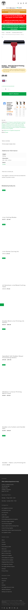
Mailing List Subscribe (7, 591)
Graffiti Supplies (5, 517)
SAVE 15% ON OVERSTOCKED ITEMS (13, 20)
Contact (3, 542)
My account (4, 578)
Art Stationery (5, 512)
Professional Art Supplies (7, 559)
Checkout (4, 580)
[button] (26, 3)
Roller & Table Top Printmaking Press (10, 525)
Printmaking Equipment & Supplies (10, 519)
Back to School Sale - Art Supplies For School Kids (13, 123)
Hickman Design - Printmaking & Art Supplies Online (10, 106)
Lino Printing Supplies (7, 523)
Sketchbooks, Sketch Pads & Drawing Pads (11, 530)
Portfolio (4, 544)
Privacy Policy (5, 570)
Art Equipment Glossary (7, 564)
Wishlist (3, 585)
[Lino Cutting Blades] (14, 201)
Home (3, 32)
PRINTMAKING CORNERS (14, 12)
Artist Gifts (8, 32)
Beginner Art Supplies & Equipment (12, 130)
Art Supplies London (6, 532)
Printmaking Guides (6, 546)
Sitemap (4, 568)
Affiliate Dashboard (6, 589)
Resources (4, 548)
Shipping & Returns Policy (8, 562)
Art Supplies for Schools (7, 508)
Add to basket (14, 93)
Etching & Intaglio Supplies (8, 521)
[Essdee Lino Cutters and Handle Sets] (14, 411)
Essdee (6, 132)
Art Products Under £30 (12, 122)
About (3, 540)
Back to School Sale (6, 553)
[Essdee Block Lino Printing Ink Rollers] (14, 305)
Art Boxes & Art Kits (6, 510)
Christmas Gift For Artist (17, 32)
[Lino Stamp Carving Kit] (14, 235)
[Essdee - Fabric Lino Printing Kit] (14, 447)
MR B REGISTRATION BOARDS (18, 10)
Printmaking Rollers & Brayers (13, 127)
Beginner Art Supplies (7, 555)
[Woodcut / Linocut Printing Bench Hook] (14, 376)
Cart (3, 582)
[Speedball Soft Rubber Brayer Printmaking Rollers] (14, 340)
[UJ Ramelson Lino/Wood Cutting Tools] (14, 269)
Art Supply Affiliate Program (8, 566)
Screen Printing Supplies (7, 528)
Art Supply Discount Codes (8, 587)
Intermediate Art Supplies (7, 557)
